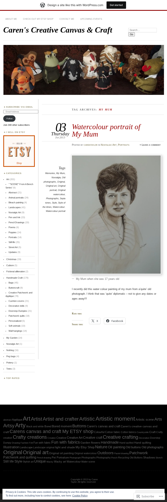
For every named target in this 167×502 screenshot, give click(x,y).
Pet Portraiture (60, 457)
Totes (9, 368)
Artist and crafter (61, 419)
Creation (51, 438)
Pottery (9, 362)
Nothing (10, 350)
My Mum (60, 173)
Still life (12, 242)
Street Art (13, 247)
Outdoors (105, 453)
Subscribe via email (19, 107)
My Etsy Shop (85, 447)
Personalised (15, 321)
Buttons (79, 426)
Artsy (8, 425)
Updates (13, 252)
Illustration (11, 447)
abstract (7, 420)
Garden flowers (90, 442)
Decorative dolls (16, 306)
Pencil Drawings (16, 222)
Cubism (10, 265)
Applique (17, 419)
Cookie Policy (80, 495)
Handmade (110, 442)
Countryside (143, 432)
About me (11, 19)
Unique (40, 461)
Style (54, 202)
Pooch (114, 457)
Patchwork (138, 453)
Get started (116, 5)
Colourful (99, 432)
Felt (31, 443)
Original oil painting (61, 453)
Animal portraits (16, 197)
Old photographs (153, 447)
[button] (116, 215)
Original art (51, 186)
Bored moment (62, 426)
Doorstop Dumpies (18, 311)
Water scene (88, 461)
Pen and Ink (14, 217)
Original (61, 181)
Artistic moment (115, 418)
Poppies (12, 232)
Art (7, 179)
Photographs (52, 198)
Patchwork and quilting (19, 457)
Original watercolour (85, 453)
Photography (103, 457)
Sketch (159, 457)
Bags (11, 282)
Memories (50, 173)
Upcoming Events (91, 19)
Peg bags (11, 356)
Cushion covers (16, 301)
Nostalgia (56, 177)
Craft (152, 432)
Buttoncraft (14, 288)
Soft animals (15, 326)
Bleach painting (16, 202)
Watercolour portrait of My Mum (106, 130)
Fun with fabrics (65, 442)
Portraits (123, 144)
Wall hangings (15, 331)
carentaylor (91, 144)
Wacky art (60, 461)
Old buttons (133, 447)
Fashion (25, 443)
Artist (36, 419)
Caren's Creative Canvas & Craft (57, 29)
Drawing (16, 443)
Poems (12, 227)
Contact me (66, 19)
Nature (101, 447)
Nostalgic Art (109, 144)
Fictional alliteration (15, 271)
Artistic (87, 419)
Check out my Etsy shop (38, 19)
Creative (61, 437)
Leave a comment (151, 144)
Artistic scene (145, 419)
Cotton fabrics (128, 432)
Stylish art (28, 461)
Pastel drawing (121, 453)
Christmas (11, 259)
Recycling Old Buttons (130, 457)
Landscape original (44, 447)
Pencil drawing (44, 457)
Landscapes (15, 207)
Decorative (144, 438)
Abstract (13, 192)
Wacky (49, 461)
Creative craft (92, 437)
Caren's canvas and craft (103, 426)
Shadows (149, 457)
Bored (47, 426)
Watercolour (74, 461)
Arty (20, 425)
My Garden (12, 338)
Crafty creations (30, 437)
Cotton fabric (112, 432)
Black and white (35, 426)
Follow (9, 118)
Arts (158, 419)
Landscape (26, 447)
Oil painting (116, 447)
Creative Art (74, 437)
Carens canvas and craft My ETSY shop (51, 431)
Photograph (75, 457)
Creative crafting (120, 437)
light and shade (65, 447)
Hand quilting (142, 442)
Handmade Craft (14, 278)
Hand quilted (126, 442)
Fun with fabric (42, 442)
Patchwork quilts (17, 316)
